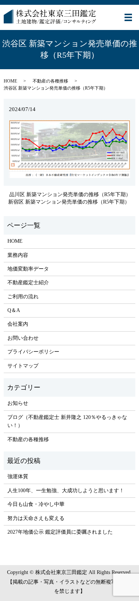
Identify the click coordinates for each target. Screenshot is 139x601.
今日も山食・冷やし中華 (35, 504)
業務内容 (17, 255)
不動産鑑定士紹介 (28, 282)
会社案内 (17, 324)
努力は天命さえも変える (35, 518)
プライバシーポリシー (33, 352)
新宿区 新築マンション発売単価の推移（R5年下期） (69, 202)
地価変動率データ (28, 269)
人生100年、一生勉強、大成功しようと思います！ (65, 490)
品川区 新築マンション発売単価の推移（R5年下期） (70, 194)
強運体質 (17, 476)
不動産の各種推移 (50, 81)
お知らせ (17, 403)
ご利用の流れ (23, 296)
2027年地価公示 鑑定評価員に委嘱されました (60, 532)
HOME (10, 81)
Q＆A (13, 310)
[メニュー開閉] (128, 17)
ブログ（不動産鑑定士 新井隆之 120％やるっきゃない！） (67, 421)
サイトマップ (23, 366)
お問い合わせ (23, 338)
